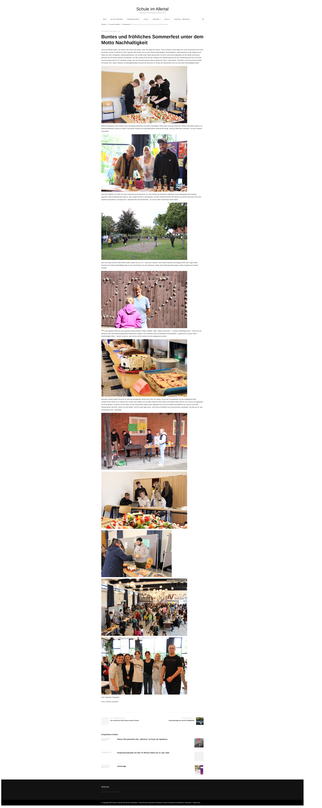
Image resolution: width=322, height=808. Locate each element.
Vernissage (121, 766)
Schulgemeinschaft (132, 19)
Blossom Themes (162, 802)
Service (167, 19)
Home (104, 19)
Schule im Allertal (152, 9)
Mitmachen (156, 19)
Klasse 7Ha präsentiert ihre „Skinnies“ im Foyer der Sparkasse (142, 739)
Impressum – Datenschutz (182, 19)
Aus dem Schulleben (117, 19)
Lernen (146, 19)
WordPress (181, 802)
